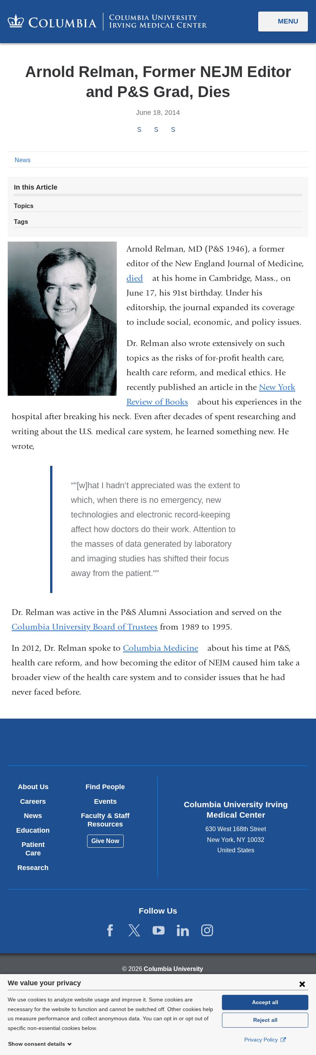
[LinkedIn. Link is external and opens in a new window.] (182, 930)
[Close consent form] (302, 984)
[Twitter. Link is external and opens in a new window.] (134, 930)
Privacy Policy (261, 1040)
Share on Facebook (139, 129)
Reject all (265, 1020)
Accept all (265, 1002)
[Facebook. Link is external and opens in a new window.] (110, 930)
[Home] (107, 21)
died (138, 278)
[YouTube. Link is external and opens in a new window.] (158, 930)
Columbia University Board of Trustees (85, 627)
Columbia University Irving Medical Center (109, 742)
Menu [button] (288, 21)
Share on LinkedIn (173, 129)
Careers (33, 801)
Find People (105, 787)
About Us (33, 787)
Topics (24, 206)
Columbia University (173, 969)
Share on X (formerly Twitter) (156, 129)
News (22, 160)
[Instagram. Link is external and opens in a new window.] (207, 930)
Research (33, 868)
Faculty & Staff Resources (105, 820)
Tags (21, 221)
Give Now (105, 841)
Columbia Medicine (164, 648)
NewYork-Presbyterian (207, 743)
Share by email (183, 130)
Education (33, 830)
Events (105, 801)
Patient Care (33, 849)
